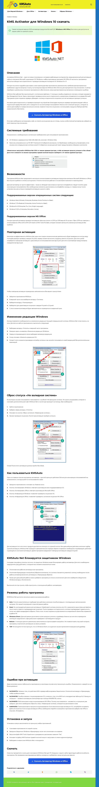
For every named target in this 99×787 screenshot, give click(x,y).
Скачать (67, 4)
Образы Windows (66, 11)
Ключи (53, 11)
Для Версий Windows (15, 11)
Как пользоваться (57, 4)
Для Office (30, 11)
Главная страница (12, 16)
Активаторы (42, 11)
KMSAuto (25, 4)
